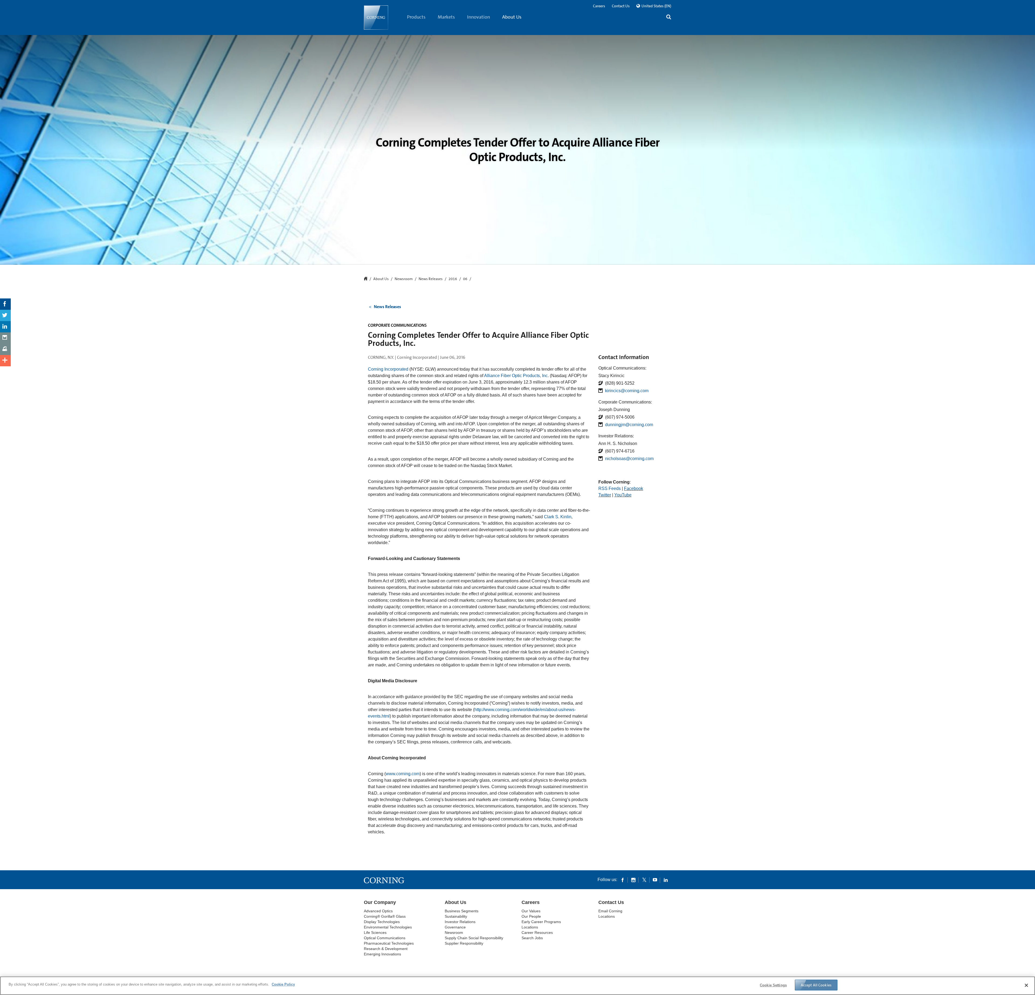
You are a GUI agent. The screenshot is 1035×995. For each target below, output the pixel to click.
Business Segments (461, 911)
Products (416, 17)
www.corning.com (403, 773)
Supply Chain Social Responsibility (474, 938)
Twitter (604, 495)
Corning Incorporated (388, 369)
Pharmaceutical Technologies (389, 943)
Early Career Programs (541, 922)
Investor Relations (460, 922)
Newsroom (404, 279)
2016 (452, 279)
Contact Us (621, 6)
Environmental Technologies (388, 927)
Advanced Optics (378, 911)
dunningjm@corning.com (629, 424)
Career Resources (537, 932)
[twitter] (644, 880)
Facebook (633, 488)
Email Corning (610, 911)
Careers (599, 6)
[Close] (1026, 985)
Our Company (380, 902)
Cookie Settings (773, 985)
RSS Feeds (609, 488)
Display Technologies (382, 922)
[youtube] (655, 880)
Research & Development (386, 949)
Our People (531, 916)
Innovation (478, 17)
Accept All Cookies (816, 985)
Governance (455, 927)
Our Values (531, 911)
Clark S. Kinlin (557, 516)
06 (465, 279)
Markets (446, 17)
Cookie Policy (283, 984)
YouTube (623, 495)
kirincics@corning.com (626, 390)
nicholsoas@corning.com (629, 458)
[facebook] (623, 880)
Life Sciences (375, 932)
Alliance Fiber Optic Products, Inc (516, 375)
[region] (517, 985)
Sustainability (456, 916)
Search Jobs (532, 938)
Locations (530, 927)
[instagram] (633, 880)
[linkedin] (666, 880)
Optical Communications (384, 938)
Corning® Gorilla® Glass (385, 916)
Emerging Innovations (382, 954)
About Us (512, 17)
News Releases (431, 279)
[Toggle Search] (668, 18)
